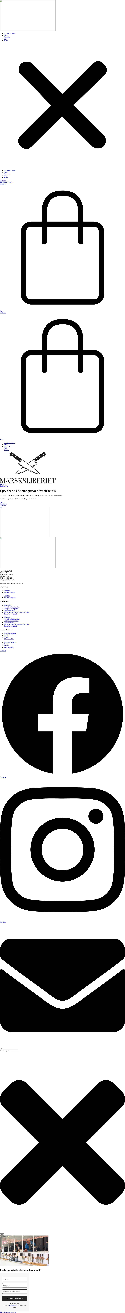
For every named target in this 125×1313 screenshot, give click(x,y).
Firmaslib (7, 37)
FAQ (5, 39)
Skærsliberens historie (10, 614)
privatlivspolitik (13, 1305)
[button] (62, 105)
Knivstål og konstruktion (11, 607)
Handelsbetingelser (10, 592)
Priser (5, 35)
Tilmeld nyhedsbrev (10, 633)
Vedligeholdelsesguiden (11, 609)
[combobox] (9, 1051)
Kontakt (6, 40)
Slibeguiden (7, 605)
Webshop (7, 591)
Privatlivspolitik (9, 639)
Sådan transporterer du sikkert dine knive (16, 612)
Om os (6, 635)
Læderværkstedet (9, 610)
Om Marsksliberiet (9, 33)
